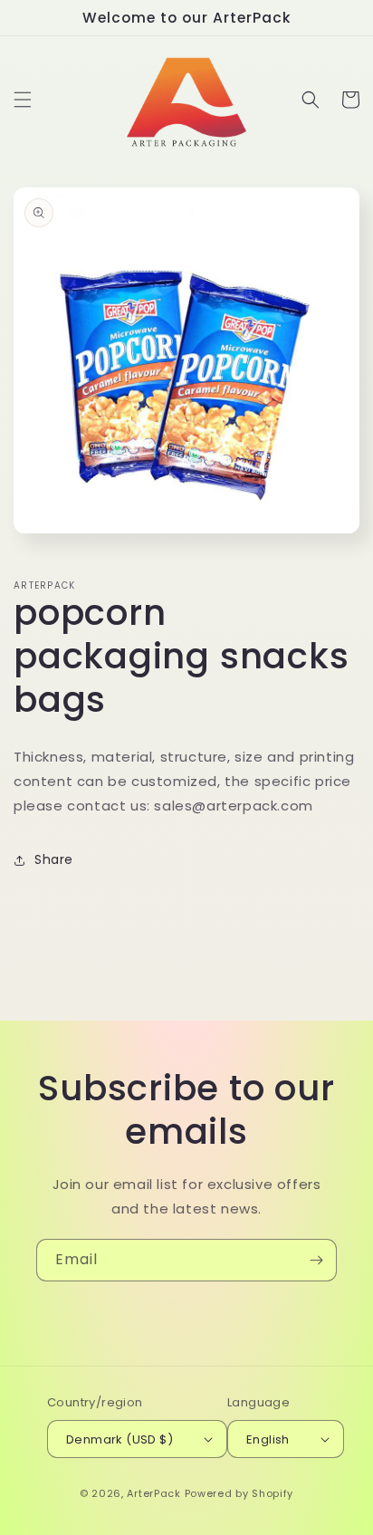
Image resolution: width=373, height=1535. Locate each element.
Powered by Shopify (239, 1493)
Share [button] (53, 859)
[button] (23, 100)
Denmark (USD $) (119, 1439)
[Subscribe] (316, 1260)
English (268, 1439)
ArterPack (153, 1493)
